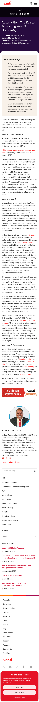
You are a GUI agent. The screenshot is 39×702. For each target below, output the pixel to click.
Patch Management (9, 503)
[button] (35, 3)
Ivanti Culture (7, 495)
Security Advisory (8, 516)
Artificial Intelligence (9, 482)
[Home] (7, 3)
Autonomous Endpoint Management (16, 43)
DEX (3, 491)
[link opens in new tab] (17, 14)
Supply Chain (6, 524)
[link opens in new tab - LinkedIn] (10, 667)
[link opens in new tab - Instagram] (17, 667)
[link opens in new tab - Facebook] (23, 667)
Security (11, 40)
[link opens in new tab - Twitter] (4, 667)
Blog (19, 10)
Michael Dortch (14, 38)
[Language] (30, 3)
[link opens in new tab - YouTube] (31, 667)
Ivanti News (6, 499)
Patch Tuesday (7, 508)
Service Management (23, 40)
